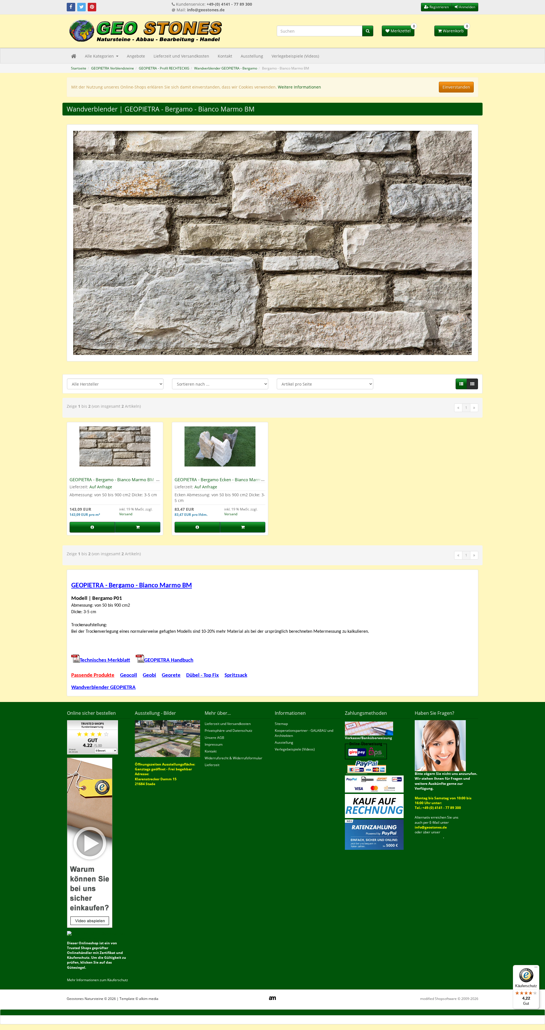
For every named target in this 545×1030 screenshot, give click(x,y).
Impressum (214, 744)
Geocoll (128, 675)
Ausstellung (252, 56)
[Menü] (536, 968)
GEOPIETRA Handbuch (168, 660)
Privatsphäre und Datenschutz (228, 730)
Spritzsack (236, 675)
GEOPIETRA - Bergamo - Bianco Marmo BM (112, 479)
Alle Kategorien (100, 56)
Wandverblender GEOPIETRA (103, 687)
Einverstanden (456, 87)
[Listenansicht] (461, 384)
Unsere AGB (214, 737)
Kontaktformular (429, 836)
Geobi (149, 675)
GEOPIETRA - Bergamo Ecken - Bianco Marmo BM (219, 482)
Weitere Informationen (299, 87)
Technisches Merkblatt (105, 660)
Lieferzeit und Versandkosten (181, 56)
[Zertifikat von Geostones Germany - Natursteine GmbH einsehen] (92, 737)
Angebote (136, 56)
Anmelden (466, 7)
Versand (125, 514)
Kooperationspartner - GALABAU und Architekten (304, 733)
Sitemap (281, 723)
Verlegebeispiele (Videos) (295, 56)
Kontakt (225, 56)
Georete (171, 675)
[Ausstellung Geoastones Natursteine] (167, 738)
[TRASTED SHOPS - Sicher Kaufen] (89, 842)
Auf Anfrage (100, 486)
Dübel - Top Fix (202, 675)
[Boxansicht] (472, 384)
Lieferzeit (212, 764)
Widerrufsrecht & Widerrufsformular (233, 758)
